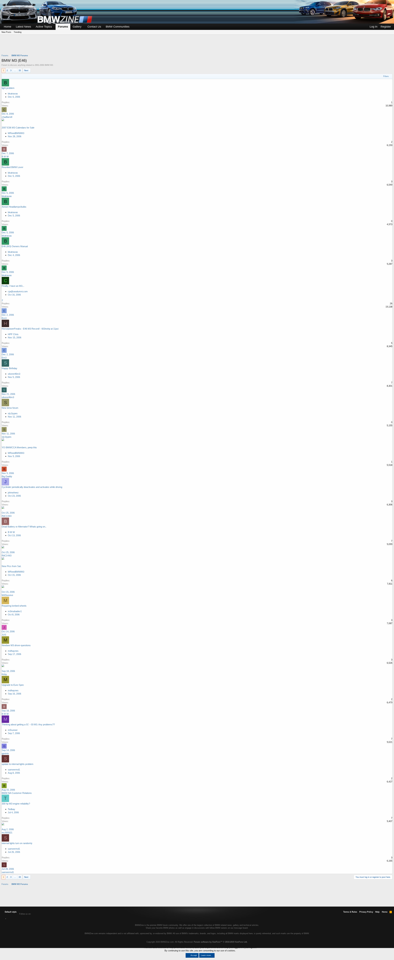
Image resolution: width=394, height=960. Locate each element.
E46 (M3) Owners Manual (15, 246)
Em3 (4, 318)
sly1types (13, 413)
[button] (54, 27)
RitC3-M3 (6, 516)
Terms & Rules (350, 912)
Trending (17, 32)
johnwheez (13, 492)
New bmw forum (10, 408)
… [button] (15, 70)
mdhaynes (13, 651)
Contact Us (94, 26)
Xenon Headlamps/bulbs (14, 206)
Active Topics (44, 26)
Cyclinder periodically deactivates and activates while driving (32, 487)
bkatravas (13, 93)
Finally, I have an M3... (13, 286)
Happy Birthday (9, 368)
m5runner (13, 730)
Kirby (4, 674)
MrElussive (7, 595)
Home (7, 26)
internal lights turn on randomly (17, 843)
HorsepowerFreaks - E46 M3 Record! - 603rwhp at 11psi (30, 328)
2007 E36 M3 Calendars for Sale (18, 127)
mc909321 (7, 832)
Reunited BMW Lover (12, 167)
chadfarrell (7, 117)
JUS (4, 634)
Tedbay (11, 809)
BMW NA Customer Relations (17, 793)
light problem (8, 88)
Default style (10, 912)
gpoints (5, 753)
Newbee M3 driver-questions (16, 645)
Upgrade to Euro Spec (13, 685)
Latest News (23, 26)
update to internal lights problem (17, 764)
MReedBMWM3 (16, 133)
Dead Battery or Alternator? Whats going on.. (24, 526)
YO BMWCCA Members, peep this (19, 447)
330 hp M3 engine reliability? (16, 803)
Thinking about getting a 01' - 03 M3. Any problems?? (28, 724)
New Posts (6, 32)
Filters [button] (386, 76)
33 (20, 70)
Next (26, 70)
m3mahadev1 (15, 611)
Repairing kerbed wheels (14, 605)
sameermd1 (14, 769)
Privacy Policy (366, 912)
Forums (63, 26)
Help (377, 912)
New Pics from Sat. (11, 566)
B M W (5, 156)
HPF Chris (13, 334)
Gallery (77, 26)
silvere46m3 (14, 374)
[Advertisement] (197, 46)
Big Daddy (7, 476)
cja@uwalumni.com (18, 291)
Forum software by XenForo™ (220, 942)
